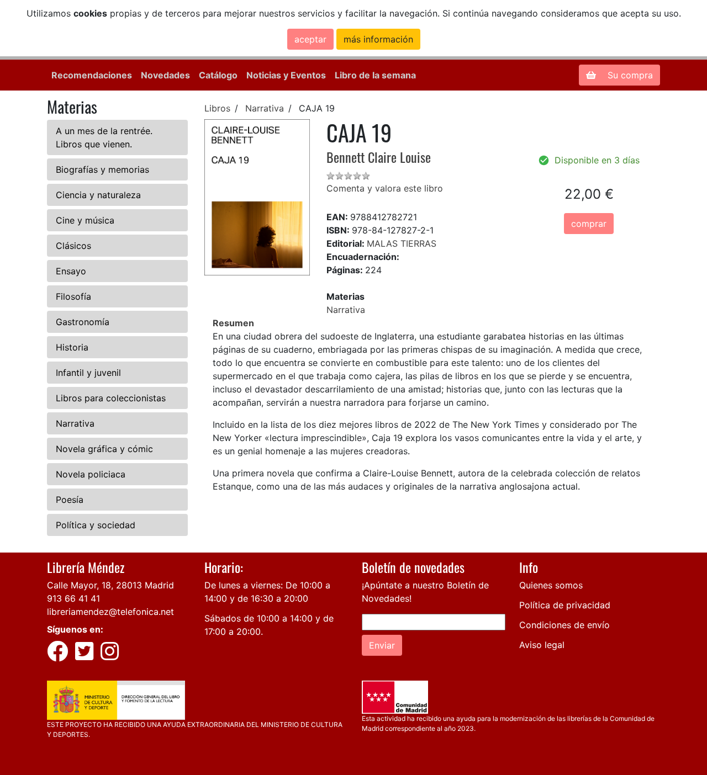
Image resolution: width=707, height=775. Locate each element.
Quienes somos (551, 585)
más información (378, 39)
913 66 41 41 (73, 598)
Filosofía (73, 296)
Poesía (69, 499)
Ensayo (71, 271)
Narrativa (75, 423)
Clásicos (73, 245)
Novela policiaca (90, 474)
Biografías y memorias (102, 169)
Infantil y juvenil (88, 372)
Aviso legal (541, 644)
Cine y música (85, 220)
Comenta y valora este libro (384, 188)
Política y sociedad (95, 524)
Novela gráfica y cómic (104, 448)
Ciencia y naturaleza (98, 194)
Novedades (165, 75)
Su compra (629, 75)
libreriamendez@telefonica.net (110, 611)
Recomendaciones (91, 75)
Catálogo (218, 75)
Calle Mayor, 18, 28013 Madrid (110, 585)
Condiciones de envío (564, 624)
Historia (72, 347)
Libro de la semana (375, 75)
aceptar (310, 39)
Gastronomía (82, 321)
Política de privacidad (564, 605)
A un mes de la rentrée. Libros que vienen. (104, 137)
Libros (217, 108)
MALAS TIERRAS (401, 243)
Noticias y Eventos (286, 75)
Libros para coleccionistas (111, 398)
